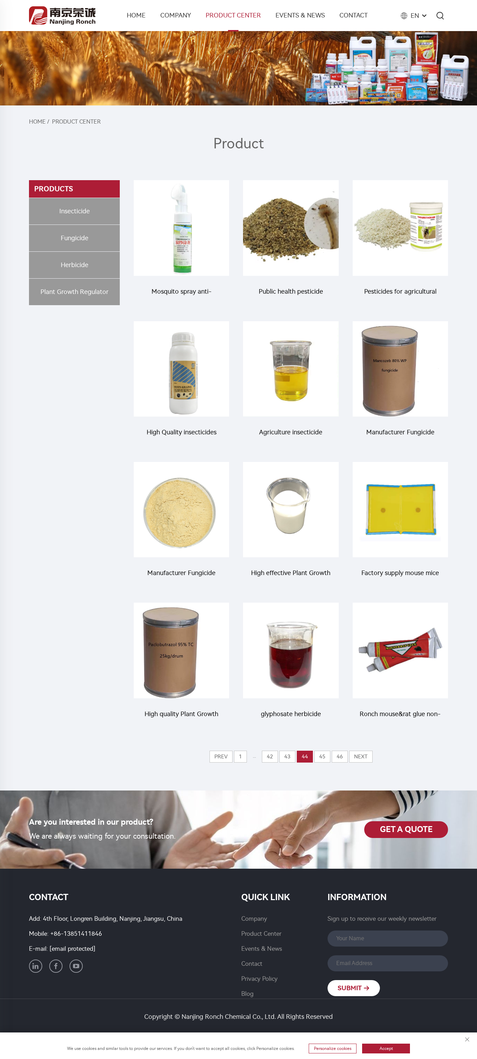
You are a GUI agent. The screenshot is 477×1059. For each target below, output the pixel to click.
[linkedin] (35, 966)
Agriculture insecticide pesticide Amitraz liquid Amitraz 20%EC (291, 435)
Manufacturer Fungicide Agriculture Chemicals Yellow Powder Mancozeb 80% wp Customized (400, 435)
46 (340, 756)
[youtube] (76, 966)
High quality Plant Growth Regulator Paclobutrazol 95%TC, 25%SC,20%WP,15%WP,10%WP (181, 717)
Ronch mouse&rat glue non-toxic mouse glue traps (400, 717)
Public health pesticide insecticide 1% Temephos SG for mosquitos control (291, 295)
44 (305, 756)
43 (287, 756)
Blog (247, 993)
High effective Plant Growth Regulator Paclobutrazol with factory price (290, 576)
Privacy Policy (259, 978)
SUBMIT (350, 988)
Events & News (300, 15)
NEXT (361, 756)
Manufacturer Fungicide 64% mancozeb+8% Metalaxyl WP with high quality (181, 576)
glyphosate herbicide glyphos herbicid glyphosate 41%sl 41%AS (290, 717)
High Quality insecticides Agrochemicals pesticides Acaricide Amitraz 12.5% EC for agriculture (181, 435)
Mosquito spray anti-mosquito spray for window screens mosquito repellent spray (181, 295)
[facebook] (56, 966)
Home (136, 15)
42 (270, 756)
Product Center (233, 15)
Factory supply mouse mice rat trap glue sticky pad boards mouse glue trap (400, 576)
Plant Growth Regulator (75, 292)
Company (175, 15)
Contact (353, 15)
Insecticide (74, 211)
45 (322, 756)
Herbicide (74, 265)
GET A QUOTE (406, 829)
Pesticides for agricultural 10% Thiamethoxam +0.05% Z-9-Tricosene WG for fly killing (400, 295)
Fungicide (74, 238)
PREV (221, 756)
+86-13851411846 (76, 933)
